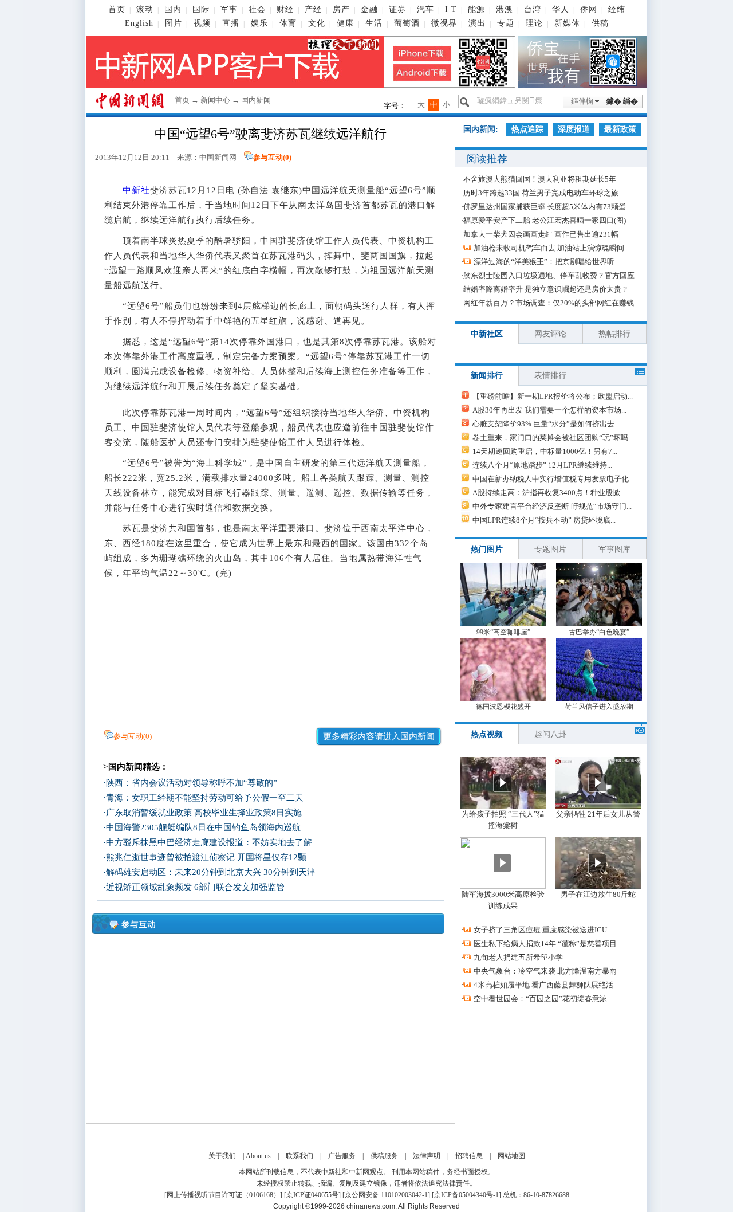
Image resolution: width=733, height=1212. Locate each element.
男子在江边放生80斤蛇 (598, 894)
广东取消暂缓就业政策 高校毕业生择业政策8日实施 (204, 812)
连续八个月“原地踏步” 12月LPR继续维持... (542, 465)
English (139, 23)
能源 (476, 9)
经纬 (616, 9)
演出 (477, 23)
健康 (345, 23)
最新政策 (620, 129)
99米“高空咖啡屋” (503, 632)
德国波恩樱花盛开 (503, 707)
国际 (201, 9)
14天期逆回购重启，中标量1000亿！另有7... (544, 451)
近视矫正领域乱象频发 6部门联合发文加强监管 (195, 887)
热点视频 (487, 734)
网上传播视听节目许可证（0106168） (223, 1195)
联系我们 (299, 1156)
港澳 (504, 9)
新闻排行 (487, 375)
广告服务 (342, 1156)
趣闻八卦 (550, 734)
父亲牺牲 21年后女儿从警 (598, 814)
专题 (505, 23)
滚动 (144, 9)
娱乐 (259, 23)
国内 (173, 9)
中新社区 (487, 334)
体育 (288, 23)
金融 (369, 9)
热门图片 (487, 549)
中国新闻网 (218, 157)
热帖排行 (614, 334)
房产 (341, 9)
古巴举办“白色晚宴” (599, 632)
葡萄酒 (407, 23)
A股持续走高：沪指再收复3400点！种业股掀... (548, 492)
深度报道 (574, 129)
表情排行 (550, 375)
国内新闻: (480, 129)
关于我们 (222, 1156)
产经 (313, 9)
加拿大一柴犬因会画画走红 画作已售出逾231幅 (540, 234)
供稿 (600, 23)
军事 (229, 9)
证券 (397, 9)
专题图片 (550, 549)
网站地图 (511, 1156)
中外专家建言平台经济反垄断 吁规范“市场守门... (552, 506)
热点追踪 (527, 129)
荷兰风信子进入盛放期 (599, 707)
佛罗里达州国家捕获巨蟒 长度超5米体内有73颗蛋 (544, 206)
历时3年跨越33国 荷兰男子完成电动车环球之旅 (540, 193)
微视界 (444, 23)
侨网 (588, 9)
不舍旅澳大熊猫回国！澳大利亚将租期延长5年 (539, 179)
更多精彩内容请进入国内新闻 (379, 736)
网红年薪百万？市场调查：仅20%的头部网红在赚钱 (548, 303)
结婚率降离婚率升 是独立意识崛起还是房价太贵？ (546, 289)
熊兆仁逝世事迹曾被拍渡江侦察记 (170, 857)
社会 (257, 9)
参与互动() (272, 157)
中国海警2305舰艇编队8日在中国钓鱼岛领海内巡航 (203, 827)
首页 (116, 9)
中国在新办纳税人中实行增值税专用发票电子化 (550, 478)
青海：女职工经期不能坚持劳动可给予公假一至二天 (205, 797)
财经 (285, 9)
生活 (374, 23)
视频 (202, 23)
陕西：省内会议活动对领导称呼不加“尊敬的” (191, 782)
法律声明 (426, 1156)
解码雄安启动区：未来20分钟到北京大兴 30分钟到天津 (211, 872)
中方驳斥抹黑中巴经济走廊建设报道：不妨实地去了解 (209, 842)
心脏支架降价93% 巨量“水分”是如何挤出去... (546, 423)
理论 (534, 23)
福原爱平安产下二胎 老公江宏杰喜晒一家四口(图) (544, 220)
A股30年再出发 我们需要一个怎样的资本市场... (549, 410)
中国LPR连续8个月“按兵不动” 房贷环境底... (544, 520)
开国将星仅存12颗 (271, 857)
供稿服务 (384, 1156)
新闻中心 (215, 100)
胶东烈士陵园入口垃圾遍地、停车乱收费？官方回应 (549, 275)
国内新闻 (256, 100)
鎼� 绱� (622, 101)
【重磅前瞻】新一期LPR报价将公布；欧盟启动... (552, 396)
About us (258, 1156)
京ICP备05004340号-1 (466, 1195)
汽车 (425, 9)
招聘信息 (469, 1156)
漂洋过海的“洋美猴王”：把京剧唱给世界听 (544, 261)
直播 (230, 23)
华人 (560, 9)
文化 (316, 23)
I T (451, 9)
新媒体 (567, 23)
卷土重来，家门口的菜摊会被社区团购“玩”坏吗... (552, 437)
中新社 (136, 190)
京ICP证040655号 (312, 1195)
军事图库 (614, 549)
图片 (173, 23)
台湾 (532, 9)
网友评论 (550, 334)
